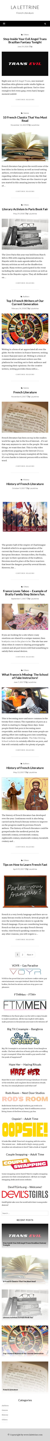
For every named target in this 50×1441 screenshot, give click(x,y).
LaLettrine (35, 125)
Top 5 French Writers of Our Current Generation (25, 302)
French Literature (25, 392)
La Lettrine (25, 7)
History (26, 479)
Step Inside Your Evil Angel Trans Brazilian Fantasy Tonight (25, 40)
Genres (26, 113)
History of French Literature (25, 484)
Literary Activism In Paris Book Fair (25, 209)
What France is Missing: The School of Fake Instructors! (25, 676)
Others (26, 34)
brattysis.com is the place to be (16, 641)
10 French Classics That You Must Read (25, 119)
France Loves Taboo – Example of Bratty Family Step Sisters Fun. (25, 592)
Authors (26, 296)
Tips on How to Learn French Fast (25, 864)
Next (29, 954)
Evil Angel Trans (22, 81)
